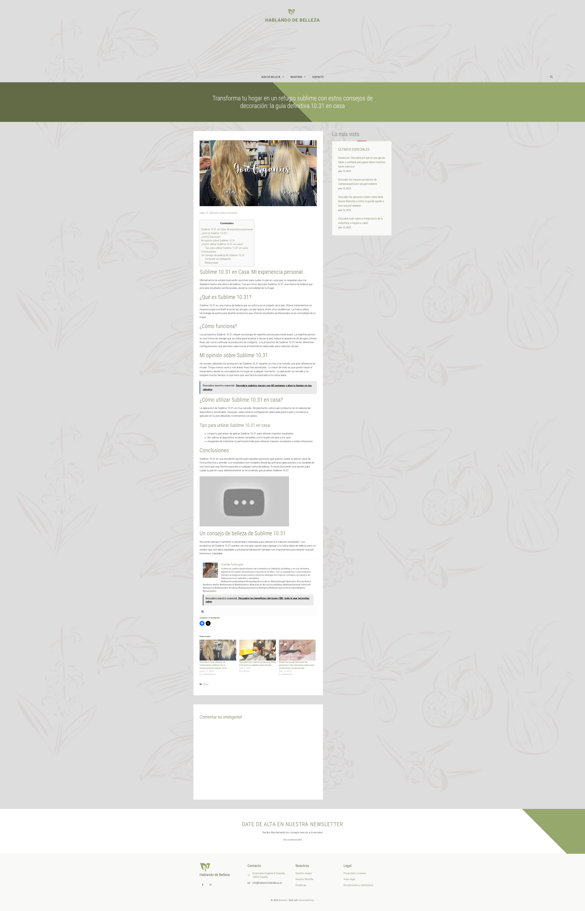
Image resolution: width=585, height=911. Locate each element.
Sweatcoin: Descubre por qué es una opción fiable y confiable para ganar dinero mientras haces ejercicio (361, 162)
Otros (206, 684)
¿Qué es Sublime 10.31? (214, 233)
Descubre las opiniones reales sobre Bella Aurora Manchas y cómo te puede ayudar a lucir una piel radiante (361, 201)
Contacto (318, 76)
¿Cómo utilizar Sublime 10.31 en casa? (222, 244)
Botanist (283, 900)
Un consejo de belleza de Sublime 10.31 (222, 255)
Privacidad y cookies (355, 873)
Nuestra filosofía (304, 879)
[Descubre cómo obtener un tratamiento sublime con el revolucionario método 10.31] (218, 650)
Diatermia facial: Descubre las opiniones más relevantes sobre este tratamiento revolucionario (296, 665)
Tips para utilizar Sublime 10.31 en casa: (226, 248)
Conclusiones (208, 251)
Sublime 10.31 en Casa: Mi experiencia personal (227, 229)
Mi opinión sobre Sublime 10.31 (218, 240)
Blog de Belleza (270, 76)
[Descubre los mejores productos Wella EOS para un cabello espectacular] (257, 650)
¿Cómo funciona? (210, 236)
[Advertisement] (292, 48)
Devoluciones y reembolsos (358, 885)
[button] (551, 77)
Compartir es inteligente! (218, 258)
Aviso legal (349, 879)
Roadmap (301, 885)
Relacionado (211, 262)
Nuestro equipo (304, 873)
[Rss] (202, 611)
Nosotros (296, 76)
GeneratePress (306, 900)
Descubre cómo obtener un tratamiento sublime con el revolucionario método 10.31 (213, 665)
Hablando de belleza (292, 20)
